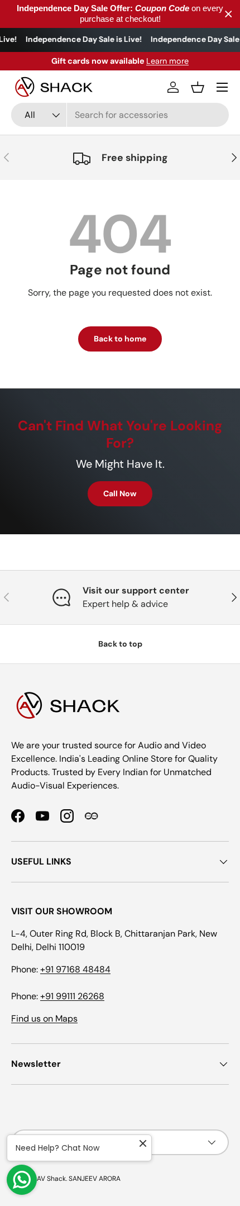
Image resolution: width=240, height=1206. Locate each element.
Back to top (120, 644)
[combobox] (120, 115)
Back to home (120, 339)
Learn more (167, 61)
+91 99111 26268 (72, 996)
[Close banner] (228, 14)
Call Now (120, 493)
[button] (197, 87)
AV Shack (51, 1178)
